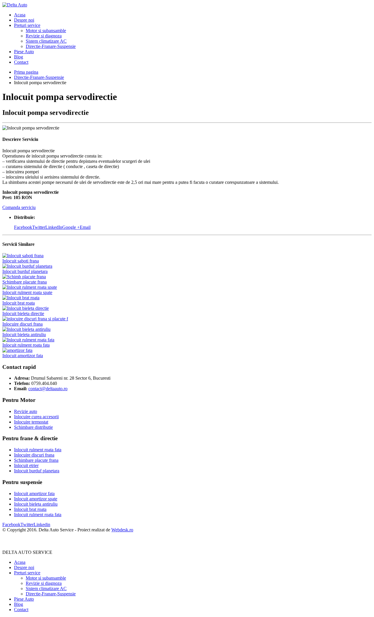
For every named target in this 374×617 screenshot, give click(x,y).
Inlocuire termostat (31, 421)
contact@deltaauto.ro (47, 388)
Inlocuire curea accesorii (36, 416)
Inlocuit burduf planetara (25, 271)
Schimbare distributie (33, 427)
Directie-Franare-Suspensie (51, 46)
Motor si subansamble (46, 30)
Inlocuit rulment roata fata (26, 345)
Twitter (38, 227)
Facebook (23, 227)
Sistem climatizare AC (46, 41)
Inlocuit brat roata (18, 302)
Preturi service (27, 25)
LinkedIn (53, 227)
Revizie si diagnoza (44, 35)
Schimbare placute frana (24, 281)
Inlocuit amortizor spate (35, 498)
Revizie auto (25, 411)
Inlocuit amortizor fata (22, 355)
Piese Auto (24, 51)
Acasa (19, 14)
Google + (71, 227)
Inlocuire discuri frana (22, 324)
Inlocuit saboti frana (20, 260)
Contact (21, 62)
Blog (18, 56)
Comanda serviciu (19, 207)
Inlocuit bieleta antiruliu (24, 334)
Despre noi (24, 20)
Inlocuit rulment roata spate (27, 292)
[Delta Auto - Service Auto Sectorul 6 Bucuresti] (14, 4)
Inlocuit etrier (26, 465)
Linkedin (42, 524)
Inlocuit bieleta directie (23, 313)
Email (85, 227)
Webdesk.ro (122, 529)
